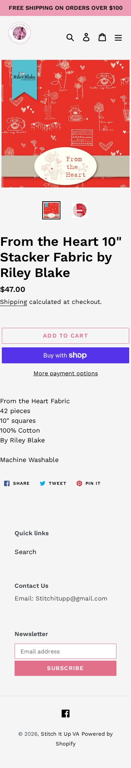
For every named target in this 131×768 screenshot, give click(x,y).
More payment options (65, 373)
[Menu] (118, 36)
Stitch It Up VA (60, 734)
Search (25, 552)
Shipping (13, 301)
